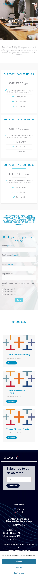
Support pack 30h (10, 294)
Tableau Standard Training (18, 429)
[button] (34, 4)
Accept (19, 562)
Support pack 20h (10, 292)
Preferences (19, 573)
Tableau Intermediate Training (15, 391)
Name (8, 246)
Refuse (19, 567)
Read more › (11, 363)
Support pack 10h (10, 289)
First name (10, 255)
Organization (7, 274)
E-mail (8, 264)
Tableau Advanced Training (18, 354)
